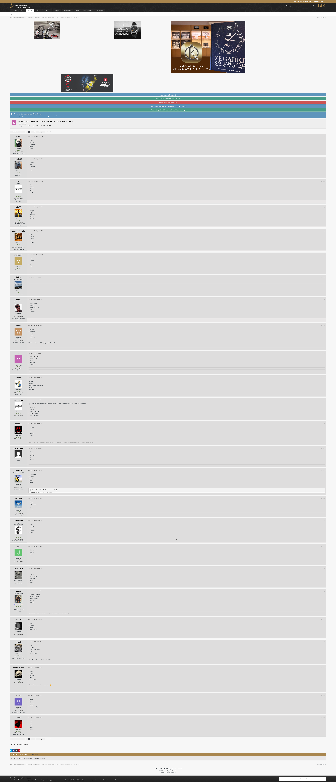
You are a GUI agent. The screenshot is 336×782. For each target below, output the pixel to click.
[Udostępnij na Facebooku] (13, 750)
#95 (324, 591)
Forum (30, 10)
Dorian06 (18, 471)
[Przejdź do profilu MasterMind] (18, 530)
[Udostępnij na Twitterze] (11, 750)
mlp (18, 353)
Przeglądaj (100, 10)
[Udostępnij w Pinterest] (19, 750)
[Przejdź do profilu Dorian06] (18, 478)
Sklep (77, 10)
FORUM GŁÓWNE (46, 126)
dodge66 (18, 424)
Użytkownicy (67, 10)
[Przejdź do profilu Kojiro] (18, 285)
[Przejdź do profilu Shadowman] (18, 575)
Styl (161, 769)
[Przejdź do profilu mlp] (18, 359)
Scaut (27, 126)
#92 (324, 521)
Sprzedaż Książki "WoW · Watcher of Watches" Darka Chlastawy (168, 110)
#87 (324, 400)
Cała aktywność (87, 10)
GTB (18, 181)
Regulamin (13, 14)
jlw (18, 546)
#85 (324, 353)
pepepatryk (18, 400)
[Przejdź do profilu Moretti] (18, 701)
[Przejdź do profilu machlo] (18, 626)
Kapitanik (18, 498)
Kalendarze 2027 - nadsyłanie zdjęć (168, 102)
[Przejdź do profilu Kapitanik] (18, 504)
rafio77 (18, 207)
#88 (324, 424)
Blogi (38, 10)
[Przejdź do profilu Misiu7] (18, 143)
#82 (324, 277)
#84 (324, 325)
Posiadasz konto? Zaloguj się (302, 1)
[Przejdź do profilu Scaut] (14, 122)
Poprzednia (16, 132)
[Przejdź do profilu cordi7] (18, 308)
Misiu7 (18, 137)
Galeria (57, 10)
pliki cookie (31, 780)
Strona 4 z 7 (50, 131)
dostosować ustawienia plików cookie (73, 780)
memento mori (18, 668)
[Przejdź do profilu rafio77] (18, 213)
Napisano (35, 136)
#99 (324, 695)
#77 (324, 159)
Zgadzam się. (303, 779)
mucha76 (18, 159)
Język (155, 769)
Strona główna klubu (18, 10)
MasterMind (18, 521)
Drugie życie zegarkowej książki (168, 95)
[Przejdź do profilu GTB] (18, 189)
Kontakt (179, 769)
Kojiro (18, 277)
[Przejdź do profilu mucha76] (18, 165)
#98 (324, 667)
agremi (18, 591)
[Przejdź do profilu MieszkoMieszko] (18, 237)
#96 (324, 619)
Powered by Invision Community (168, 772)
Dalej (40, 132)
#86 (324, 377)
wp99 (18, 325)
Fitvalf (18, 642)
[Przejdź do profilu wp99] (18, 332)
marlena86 (18, 255)
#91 (324, 498)
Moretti (18, 695)
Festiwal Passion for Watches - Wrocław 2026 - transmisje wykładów (168, 106)
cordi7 (18, 300)
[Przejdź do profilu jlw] (18, 552)
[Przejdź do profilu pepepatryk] (18, 406)
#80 (324, 231)
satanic (18, 718)
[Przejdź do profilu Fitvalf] (18, 648)
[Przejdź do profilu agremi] (18, 599)
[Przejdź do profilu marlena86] (18, 261)
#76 (324, 137)
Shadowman (18, 569)
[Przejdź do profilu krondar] (18, 384)
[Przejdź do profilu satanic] (18, 724)
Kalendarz (47, 10)
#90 (324, 470)
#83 (324, 300)
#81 (324, 255)
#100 (324, 718)
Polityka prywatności (170, 769)
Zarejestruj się (318, 1)
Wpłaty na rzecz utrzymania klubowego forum (168, 98)
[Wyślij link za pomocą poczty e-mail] (16, 750)
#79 (324, 207)
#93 (324, 546)
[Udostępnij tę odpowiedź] (321, 137)
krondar (18, 378)
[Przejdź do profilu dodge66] (18, 430)
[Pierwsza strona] (11, 132)
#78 (324, 181)
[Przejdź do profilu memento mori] (18, 674)
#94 (324, 569)
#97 (324, 642)
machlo (18, 620)
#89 (324, 448)
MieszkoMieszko (18, 231)
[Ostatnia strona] (44, 132)
